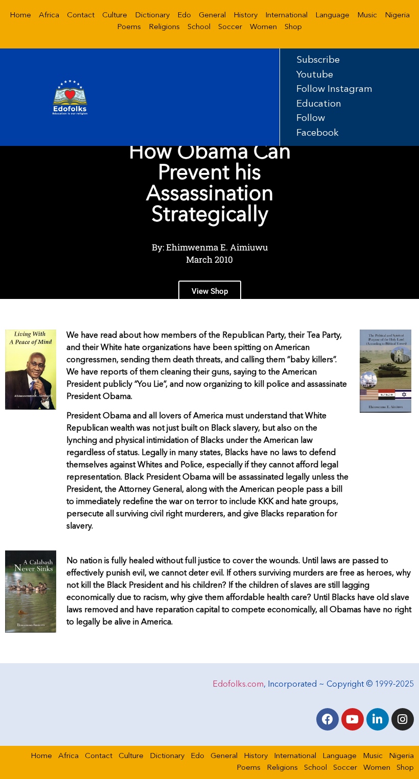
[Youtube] (352, 719)
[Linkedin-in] (377, 719)
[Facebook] (327, 719)
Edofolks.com (238, 685)
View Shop (210, 291)
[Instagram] (402, 719)
